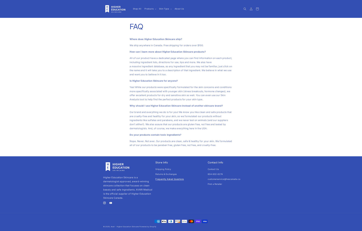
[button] (150, 9)
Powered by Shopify (147, 227)
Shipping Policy (163, 169)
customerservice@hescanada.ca (224, 179)
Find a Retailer (215, 184)
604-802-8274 (215, 174)
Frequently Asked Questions (169, 179)
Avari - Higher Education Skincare (125, 227)
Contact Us (213, 169)
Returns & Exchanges (166, 174)
